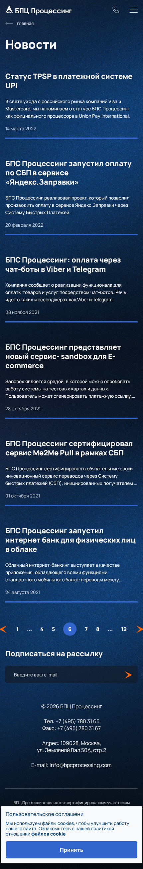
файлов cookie (48, 834)
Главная (25, 23)
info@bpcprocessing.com (81, 765)
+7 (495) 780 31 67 (79, 728)
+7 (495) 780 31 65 (77, 721)
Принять (71, 849)
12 (124, 629)
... (29, 629)
